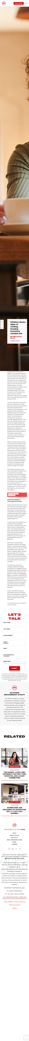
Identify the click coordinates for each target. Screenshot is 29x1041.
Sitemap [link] (14, 908)
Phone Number (7, 635)
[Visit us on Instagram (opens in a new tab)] (9, 848)
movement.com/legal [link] (8, 873)
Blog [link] (8, 346)
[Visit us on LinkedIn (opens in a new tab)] (12, 848)
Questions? (7, 661)
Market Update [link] (17, 346)
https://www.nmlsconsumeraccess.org (14, 898)
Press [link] (14, 842)
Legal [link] (14, 833)
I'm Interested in (8, 654)
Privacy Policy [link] (14, 835)
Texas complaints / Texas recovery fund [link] (14, 901)
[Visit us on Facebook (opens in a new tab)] (20, 848)
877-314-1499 (9, 894)
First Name (6, 622)
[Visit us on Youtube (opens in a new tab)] (16, 848)
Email (5, 648)
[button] (26, 3)
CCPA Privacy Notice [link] (14, 905)
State (5, 641)
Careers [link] (14, 844)
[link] (3, 3)
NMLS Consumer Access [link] (14, 839)
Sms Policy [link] (14, 837)
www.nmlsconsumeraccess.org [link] (10, 869)
